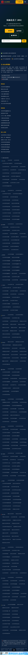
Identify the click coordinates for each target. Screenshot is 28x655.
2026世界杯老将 (15, 610)
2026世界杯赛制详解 (5, 91)
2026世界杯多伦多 (22, 418)
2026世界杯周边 (5, 580)
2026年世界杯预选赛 (20, 480)
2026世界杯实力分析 (6, 337)
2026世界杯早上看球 (16, 276)
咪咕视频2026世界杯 (6, 267)
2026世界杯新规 (22, 179)
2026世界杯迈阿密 (5, 442)
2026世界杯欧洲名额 (6, 206)
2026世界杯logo (22, 580)
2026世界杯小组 (5, 456)
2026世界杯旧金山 (23, 442)
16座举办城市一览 (4, 101)
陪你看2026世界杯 (22, 630)
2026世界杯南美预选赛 (6, 502)
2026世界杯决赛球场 (16, 432)
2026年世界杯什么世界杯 (15, 182)
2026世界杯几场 (24, 236)
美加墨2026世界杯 (5, 176)
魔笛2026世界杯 (5, 361)
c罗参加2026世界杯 (6, 351)
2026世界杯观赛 (13, 408)
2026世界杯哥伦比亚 (6, 563)
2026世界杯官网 (14, 179)
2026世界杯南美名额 (6, 209)
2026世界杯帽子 (13, 599)
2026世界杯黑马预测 (6, 550)
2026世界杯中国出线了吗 (7, 526)
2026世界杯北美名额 (16, 209)
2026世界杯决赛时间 (15, 236)
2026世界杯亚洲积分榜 (6, 505)
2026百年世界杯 (5, 627)
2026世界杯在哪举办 (18, 163)
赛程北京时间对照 (4, 89)
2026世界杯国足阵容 (14, 533)
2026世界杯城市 (23, 429)
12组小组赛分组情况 (5, 94)
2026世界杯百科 (13, 169)
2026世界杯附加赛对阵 (6, 499)
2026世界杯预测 (5, 378)
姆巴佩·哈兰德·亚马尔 (6, 139)
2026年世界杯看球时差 (14, 246)
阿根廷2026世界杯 (23, 321)
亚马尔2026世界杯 (14, 354)
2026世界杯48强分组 (22, 475)
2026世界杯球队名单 (14, 321)
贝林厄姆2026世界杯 (6, 357)
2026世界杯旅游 (11, 399)
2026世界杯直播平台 (19, 254)
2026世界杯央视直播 (6, 257)
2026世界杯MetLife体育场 (16, 448)
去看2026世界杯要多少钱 (15, 415)
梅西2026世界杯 (11, 341)
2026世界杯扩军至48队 (6, 193)
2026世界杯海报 (5, 599)
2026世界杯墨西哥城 (6, 448)
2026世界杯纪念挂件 (6, 593)
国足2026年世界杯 (15, 536)
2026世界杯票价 (21, 294)
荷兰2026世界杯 (5, 330)
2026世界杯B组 (5, 459)
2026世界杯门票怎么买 (17, 287)
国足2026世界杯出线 (6, 523)
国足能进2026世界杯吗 (6, 520)
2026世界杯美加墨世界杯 (7, 185)
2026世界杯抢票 (5, 310)
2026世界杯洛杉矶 (5, 421)
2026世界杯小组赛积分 (16, 466)
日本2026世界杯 (22, 330)
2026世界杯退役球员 (6, 614)
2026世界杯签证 (15, 402)
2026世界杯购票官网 (6, 297)
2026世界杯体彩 (23, 381)
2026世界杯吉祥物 (13, 580)
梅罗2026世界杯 (20, 604)
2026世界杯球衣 (11, 577)
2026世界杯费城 (15, 439)
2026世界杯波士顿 (23, 445)
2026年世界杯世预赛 (15, 493)
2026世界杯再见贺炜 (6, 633)
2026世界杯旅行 (5, 408)
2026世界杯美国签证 (6, 405)
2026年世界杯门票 (15, 303)
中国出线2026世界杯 (16, 523)
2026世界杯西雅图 (14, 442)
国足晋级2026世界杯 (17, 526)
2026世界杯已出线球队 (6, 509)
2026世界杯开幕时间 (6, 230)
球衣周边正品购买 (4, 127)
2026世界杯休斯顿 (5, 445)
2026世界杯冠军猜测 (22, 384)
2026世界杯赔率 (19, 368)
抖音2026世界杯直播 (6, 279)
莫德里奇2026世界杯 (14, 361)
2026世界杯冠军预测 (16, 375)
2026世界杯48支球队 (6, 317)
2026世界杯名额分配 (14, 196)
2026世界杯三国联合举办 (15, 176)
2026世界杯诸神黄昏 (11, 604)
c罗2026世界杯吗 (14, 351)
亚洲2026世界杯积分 (16, 483)
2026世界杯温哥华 (13, 418)
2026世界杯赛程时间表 (15, 240)
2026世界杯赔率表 (5, 391)
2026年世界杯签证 (23, 402)
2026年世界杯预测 (13, 378)
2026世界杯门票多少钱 (6, 287)
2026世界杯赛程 (5, 227)
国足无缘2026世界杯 (6, 542)
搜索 (24, 40)
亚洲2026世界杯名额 (15, 203)
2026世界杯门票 (11, 284)
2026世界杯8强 (5, 475)
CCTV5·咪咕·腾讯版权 (6, 115)
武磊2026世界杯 (5, 533)
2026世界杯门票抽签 (14, 310)
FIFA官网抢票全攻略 (5, 120)
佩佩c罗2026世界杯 (15, 607)
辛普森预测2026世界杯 (6, 388)
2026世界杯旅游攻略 (19, 399)
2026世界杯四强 (13, 475)
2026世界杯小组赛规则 (16, 462)
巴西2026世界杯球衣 (6, 334)
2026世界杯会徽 (5, 583)
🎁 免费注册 (19, 2)
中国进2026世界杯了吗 (6, 539)
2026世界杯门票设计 (14, 300)
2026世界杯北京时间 (16, 243)
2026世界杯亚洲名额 (6, 200)
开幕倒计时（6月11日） (5, 98)
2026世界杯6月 (5, 233)
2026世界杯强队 (5, 321)
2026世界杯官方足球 (6, 587)
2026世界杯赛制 (5, 182)
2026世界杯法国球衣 (6, 590)
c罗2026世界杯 (14, 348)
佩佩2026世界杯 (24, 357)
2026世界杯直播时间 (6, 273)
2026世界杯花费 (5, 415)
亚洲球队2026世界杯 (15, 560)
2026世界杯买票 (23, 290)
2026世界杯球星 (23, 361)
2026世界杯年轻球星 (6, 617)
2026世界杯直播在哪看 (16, 260)
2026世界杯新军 (5, 572)
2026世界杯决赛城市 (16, 435)
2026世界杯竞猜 (11, 368)
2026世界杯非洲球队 (16, 569)
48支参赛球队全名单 (5, 96)
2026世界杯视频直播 (6, 270)
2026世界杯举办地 (5, 166)
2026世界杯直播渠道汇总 (6, 111)
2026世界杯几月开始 (16, 230)
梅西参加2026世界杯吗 (20, 341)
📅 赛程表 (19, 31)
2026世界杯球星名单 (6, 364)
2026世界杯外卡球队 (14, 572)
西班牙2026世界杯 (5, 327)
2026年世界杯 (16, 160)
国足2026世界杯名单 (6, 536)
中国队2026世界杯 (5, 516)
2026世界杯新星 (15, 614)
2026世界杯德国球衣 (16, 590)
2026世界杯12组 (21, 459)
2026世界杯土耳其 (5, 566)
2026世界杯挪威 (14, 566)
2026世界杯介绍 (5, 169)
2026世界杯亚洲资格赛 (6, 496)
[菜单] (25, 1)
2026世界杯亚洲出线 (16, 505)
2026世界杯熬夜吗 (22, 273)
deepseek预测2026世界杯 (15, 627)
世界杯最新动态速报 (5, 149)
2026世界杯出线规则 (6, 469)
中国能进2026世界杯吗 (17, 520)
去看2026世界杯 (5, 300)
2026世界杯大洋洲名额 (6, 212)
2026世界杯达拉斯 (23, 439)
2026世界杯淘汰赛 (14, 472)
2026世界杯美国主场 (6, 556)
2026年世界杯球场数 (19, 426)
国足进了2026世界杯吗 (17, 539)
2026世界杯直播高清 (16, 270)
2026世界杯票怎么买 (16, 306)
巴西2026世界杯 (13, 324)
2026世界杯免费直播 (6, 260)
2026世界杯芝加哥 (14, 445)
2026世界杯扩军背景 (6, 623)
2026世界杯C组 (13, 459)
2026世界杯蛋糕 (15, 596)
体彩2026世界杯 (5, 384)
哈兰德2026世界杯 (23, 351)
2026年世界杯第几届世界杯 (16, 173)
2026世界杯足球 (22, 583)
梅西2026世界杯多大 (6, 348)
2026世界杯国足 (22, 516)
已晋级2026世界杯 (16, 509)
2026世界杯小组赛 (19, 453)
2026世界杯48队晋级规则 (17, 193)
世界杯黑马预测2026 (19, 547)
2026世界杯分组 (11, 453)
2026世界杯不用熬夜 (6, 276)
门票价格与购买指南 (5, 118)
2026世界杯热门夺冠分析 (6, 135)
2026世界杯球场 (11, 426)
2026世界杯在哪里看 (6, 263)
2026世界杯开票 (13, 294)
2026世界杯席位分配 (6, 216)
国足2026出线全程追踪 (5, 151)
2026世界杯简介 (23, 166)
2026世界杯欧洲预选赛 (17, 499)
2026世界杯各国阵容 (16, 334)
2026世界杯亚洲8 (15, 200)
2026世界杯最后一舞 (6, 610)
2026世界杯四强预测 (15, 391)
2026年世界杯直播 (23, 279)
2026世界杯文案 (5, 630)
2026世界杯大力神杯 (6, 596)
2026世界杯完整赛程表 (5, 86)
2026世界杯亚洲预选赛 (6, 483)
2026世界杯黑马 (11, 547)
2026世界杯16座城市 (6, 432)
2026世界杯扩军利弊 (16, 212)
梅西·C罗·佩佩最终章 (5, 137)
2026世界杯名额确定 (16, 219)
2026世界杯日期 (22, 233)
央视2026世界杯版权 (16, 257)
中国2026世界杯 (19, 513)
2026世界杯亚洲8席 (6, 203)
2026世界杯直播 (11, 254)
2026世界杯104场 (5, 240)
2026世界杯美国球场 (6, 439)
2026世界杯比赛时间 (14, 233)
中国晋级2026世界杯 (6, 529)
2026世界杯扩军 (11, 190)
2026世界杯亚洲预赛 (6, 489)
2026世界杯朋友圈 (13, 630)
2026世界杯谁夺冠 (15, 620)
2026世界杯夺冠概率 (6, 375)
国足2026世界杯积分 (16, 529)
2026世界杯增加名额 (6, 219)
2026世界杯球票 (5, 294)
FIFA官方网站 (11, 642)
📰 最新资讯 (14, 35)
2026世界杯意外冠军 (16, 556)
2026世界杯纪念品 (19, 577)
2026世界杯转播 (15, 279)
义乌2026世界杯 (23, 596)
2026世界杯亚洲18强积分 (16, 489)
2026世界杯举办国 (14, 166)
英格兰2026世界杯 (21, 324)
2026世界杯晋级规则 (16, 469)
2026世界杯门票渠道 (6, 303)
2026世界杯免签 (5, 418)
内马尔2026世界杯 (15, 357)
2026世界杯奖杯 (24, 593)
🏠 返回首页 (9, 30)
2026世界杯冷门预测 (16, 550)
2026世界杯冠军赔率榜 (5, 142)
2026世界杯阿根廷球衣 (16, 587)
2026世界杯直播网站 (16, 267)
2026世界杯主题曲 (13, 583)
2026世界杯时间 (11, 223)
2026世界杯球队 (11, 314)
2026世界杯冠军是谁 (16, 617)
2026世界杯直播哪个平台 (16, 263)
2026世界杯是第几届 (22, 169)
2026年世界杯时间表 (6, 243)
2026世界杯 (10, 160)
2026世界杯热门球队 (16, 317)
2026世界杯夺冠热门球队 (16, 337)
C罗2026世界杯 (22, 348)
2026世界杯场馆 (5, 429)
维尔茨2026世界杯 (23, 354)
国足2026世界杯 (11, 513)
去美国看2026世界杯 (6, 402)
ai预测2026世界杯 (16, 388)
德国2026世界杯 (14, 327)
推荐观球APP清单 (4, 113)
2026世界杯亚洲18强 (15, 486)
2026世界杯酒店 (21, 408)
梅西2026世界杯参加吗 (6, 345)
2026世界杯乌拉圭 (15, 563)
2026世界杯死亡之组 (6, 462)
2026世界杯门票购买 (14, 290)
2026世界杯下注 (13, 384)
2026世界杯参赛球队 (19, 314)
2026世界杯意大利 (23, 572)
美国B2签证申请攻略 (5, 125)
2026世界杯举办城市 (14, 429)
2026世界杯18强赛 (5, 486)
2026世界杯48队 (19, 190)
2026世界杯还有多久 (15, 249)
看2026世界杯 (14, 273)
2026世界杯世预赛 (5, 493)
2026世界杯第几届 (5, 173)
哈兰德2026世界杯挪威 (6, 569)
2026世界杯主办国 (5, 179)
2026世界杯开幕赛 (5, 236)
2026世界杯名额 (5, 196)
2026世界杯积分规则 (6, 466)
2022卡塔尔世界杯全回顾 (6, 103)
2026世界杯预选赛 (11, 480)
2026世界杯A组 (22, 456)
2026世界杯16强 (23, 472)
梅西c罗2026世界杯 (6, 607)
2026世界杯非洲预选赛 (17, 502)
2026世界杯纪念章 (15, 593)
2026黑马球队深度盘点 (5, 147)
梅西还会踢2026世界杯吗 (17, 345)
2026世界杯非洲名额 (16, 206)
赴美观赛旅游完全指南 (5, 123)
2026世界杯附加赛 (16, 496)
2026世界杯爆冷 (5, 553)
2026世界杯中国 (14, 516)
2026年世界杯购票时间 (6, 306)
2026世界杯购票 (5, 290)
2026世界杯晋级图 (5, 472)
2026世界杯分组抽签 (14, 456)
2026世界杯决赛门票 (16, 297)
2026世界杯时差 (5, 246)
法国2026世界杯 (5, 324)
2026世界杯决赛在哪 (6, 435)
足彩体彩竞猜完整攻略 (5, 144)
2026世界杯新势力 (5, 560)
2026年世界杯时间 (19, 223)
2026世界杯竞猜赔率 (6, 381)
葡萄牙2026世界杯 (22, 327)
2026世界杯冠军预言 (6, 394)
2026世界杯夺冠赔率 (16, 372)
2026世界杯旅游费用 (23, 411)
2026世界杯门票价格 (19, 284)
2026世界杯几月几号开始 (15, 227)
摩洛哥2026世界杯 (13, 330)
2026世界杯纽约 (14, 421)
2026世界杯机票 (5, 411)
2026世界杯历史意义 (16, 623)
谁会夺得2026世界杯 (6, 620)
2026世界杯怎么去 (13, 411)
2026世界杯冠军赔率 (6, 372)
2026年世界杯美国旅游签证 (17, 405)
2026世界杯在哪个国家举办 (7, 163)
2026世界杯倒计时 (5, 249)
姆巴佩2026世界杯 (5, 354)
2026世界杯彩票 (15, 381)
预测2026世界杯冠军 (23, 378)
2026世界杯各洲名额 (16, 216)
